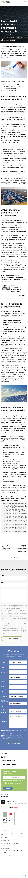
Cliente (3, 662)
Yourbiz (15, 856)
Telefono (4, 682)
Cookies (7, 856)
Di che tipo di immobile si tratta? (4, 711)
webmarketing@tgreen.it (10, 845)
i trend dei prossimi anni (9, 90)
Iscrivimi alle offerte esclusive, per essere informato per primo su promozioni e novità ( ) (14, 737)
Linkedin (21, 850)
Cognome (3, 672)
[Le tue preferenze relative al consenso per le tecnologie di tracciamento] (25, 875)
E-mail (3, 582)
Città (2, 691)
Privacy (2, 856)
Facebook (5, 850)
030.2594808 (16, 843)
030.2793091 (9, 843)
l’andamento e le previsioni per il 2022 (13, 87)
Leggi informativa (8, 733)
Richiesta (4, 721)
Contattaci (21, 295)
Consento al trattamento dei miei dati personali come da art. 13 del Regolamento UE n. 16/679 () (15, 732)
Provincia (4, 696)
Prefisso (3, 677)
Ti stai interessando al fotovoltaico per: (5, 703)
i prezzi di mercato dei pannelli (11, 88)
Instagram (13, 850)
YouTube (5, 852)
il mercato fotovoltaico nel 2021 (11, 85)
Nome (2, 575)
